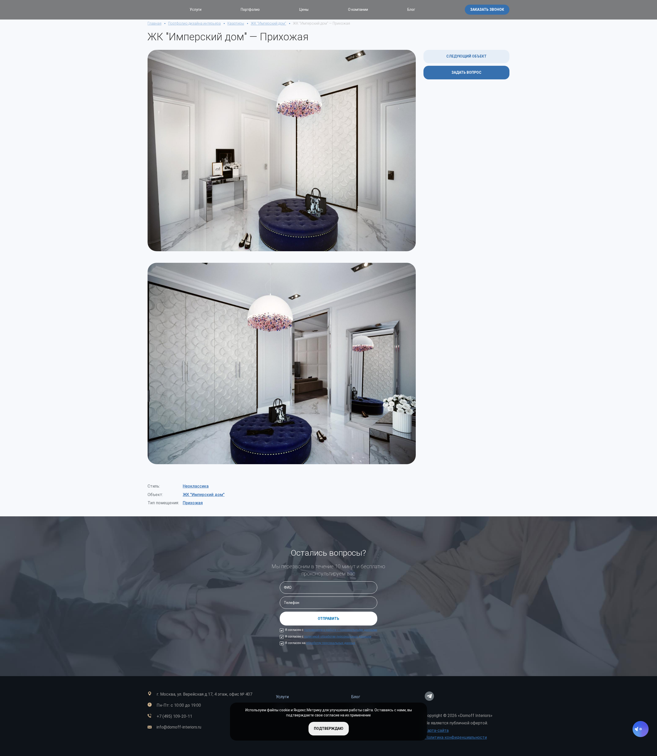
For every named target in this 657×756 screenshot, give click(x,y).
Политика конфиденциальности (456, 737)
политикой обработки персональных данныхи (337, 636)
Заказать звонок (487, 9)
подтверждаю (328, 728)
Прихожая (193, 502)
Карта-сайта (437, 730)
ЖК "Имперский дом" (204, 494)
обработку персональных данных (330, 643)
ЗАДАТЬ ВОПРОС (466, 72)
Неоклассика (196, 486)
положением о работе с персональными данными (340, 630)
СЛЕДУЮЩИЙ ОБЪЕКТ (466, 56)
